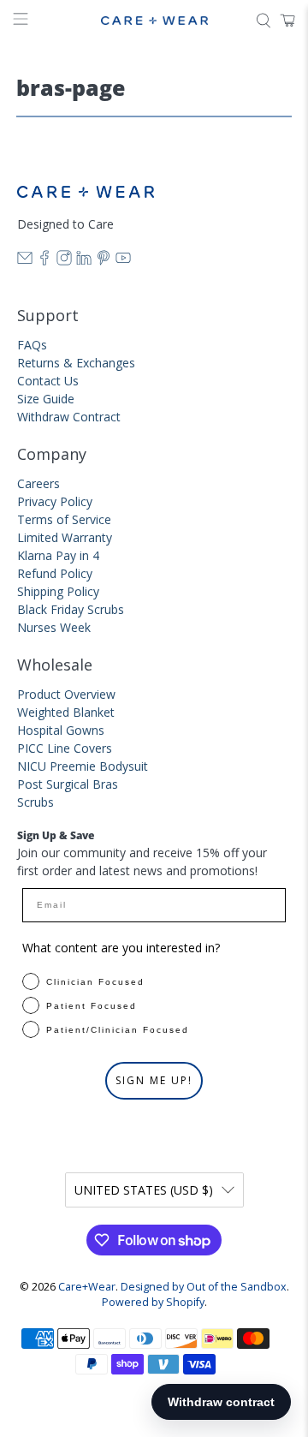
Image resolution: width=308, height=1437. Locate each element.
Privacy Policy (54, 501)
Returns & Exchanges (76, 363)
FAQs (32, 345)
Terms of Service (64, 519)
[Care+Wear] (154, 21)
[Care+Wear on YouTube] (123, 261)
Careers (38, 483)
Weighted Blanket (66, 712)
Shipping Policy (58, 591)
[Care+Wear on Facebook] (44, 261)
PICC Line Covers (64, 748)
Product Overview (66, 694)
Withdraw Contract (69, 416)
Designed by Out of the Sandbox (204, 1286)
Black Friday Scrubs (70, 609)
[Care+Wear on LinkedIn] (84, 261)
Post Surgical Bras (67, 784)
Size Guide (45, 399)
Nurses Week (54, 627)
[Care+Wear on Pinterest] (103, 261)
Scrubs (35, 802)
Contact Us (48, 381)
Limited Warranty (64, 537)
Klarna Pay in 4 (58, 555)
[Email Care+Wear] (25, 261)
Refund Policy (54, 573)
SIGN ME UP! (154, 1080)
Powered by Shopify (153, 1302)
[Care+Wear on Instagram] (64, 261)
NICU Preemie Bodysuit (82, 766)
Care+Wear (87, 1286)
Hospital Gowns (60, 730)
